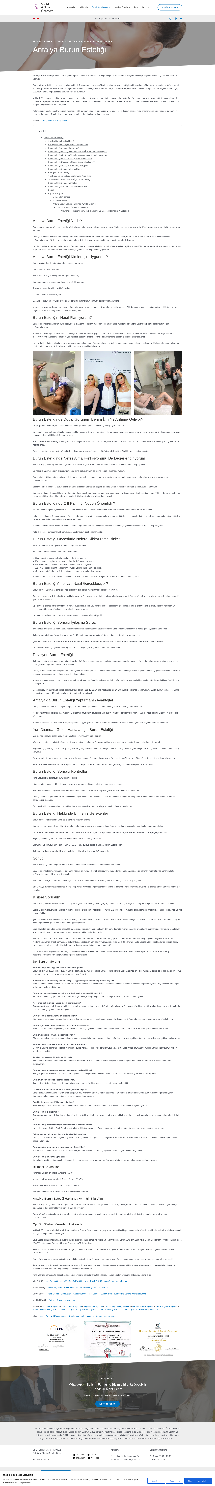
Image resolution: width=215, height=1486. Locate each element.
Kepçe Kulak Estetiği (93, 1281)
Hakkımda (83, 7)
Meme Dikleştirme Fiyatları (44, 1310)
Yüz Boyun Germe (54, 1281)
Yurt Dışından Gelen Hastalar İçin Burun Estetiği (69, 179)
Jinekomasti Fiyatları (67, 1310)
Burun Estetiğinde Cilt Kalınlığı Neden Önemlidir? (70, 158)
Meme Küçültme (71, 1287)
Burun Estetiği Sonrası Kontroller (62, 183)
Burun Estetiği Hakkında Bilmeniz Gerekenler (68, 186)
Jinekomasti (103, 1287)
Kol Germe (94, 1294)
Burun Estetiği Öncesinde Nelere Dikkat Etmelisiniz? (71, 162)
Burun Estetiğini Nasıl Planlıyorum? (64, 148)
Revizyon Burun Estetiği (58, 172)
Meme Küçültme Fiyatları (167, 1306)
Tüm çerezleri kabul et (198, 1481)
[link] (34, 18)
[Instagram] (170, 18)
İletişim (145, 7)
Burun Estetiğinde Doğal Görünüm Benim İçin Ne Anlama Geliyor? (77, 151)
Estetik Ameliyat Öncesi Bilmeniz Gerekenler (59, 1316)
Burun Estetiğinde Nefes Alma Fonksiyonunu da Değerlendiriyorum (77, 155)
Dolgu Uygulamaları (66, 1300)
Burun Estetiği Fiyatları (72, 1306)
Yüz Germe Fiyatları (51, 1306)
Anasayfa (70, 7)
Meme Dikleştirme (88, 1287)
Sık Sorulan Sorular (61, 197)
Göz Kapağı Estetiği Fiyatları (117, 1306)
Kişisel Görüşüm (55, 193)
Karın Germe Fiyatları (108, 1310)
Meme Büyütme (55, 1287)
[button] (109, 7)
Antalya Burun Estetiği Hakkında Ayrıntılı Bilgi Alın (75, 204)
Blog (136, 7)
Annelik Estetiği (80, 1294)
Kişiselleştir (156, 1481)
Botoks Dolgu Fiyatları (149, 1310)
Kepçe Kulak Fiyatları (93, 1306)
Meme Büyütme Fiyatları (143, 1306)
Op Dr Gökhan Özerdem (47, 7)
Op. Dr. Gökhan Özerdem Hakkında (72, 207)
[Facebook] (176, 18)
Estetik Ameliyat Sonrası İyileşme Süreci (98, 1316)
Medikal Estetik (121, 7)
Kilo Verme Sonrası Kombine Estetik (130, 1294)
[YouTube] (181, 18)
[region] (107, 1478)
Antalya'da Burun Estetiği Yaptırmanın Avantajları (69, 176)
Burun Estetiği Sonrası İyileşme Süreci (65, 169)
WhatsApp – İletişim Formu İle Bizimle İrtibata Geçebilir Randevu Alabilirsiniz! (95, 211)
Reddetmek (175, 1481)
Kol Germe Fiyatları (128, 1310)
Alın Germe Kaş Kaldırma (115, 1281)
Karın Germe (53, 1294)
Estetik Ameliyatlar (100, 7)
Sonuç (51, 190)
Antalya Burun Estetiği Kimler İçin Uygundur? (68, 144)
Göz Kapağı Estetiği (73, 1281)
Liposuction (66, 1294)
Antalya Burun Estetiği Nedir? (61, 141)
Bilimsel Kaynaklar (61, 200)
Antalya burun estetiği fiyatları (55, 121)
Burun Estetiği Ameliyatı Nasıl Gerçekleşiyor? (68, 165)
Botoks (52, 1300)
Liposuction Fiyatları (88, 1310)
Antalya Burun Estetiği (53, 137)
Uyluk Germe (106, 1294)
